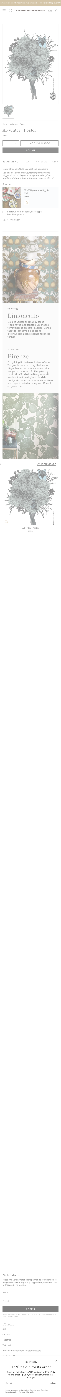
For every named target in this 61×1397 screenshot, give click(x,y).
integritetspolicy (11, 1392)
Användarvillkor (24, 1392)
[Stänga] (56, 1360)
